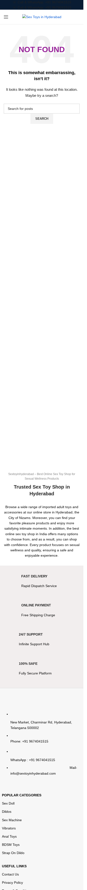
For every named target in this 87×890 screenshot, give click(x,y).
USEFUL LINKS (14, 866)
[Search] (79, 17)
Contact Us (10, 874)
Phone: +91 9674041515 (29, 741)
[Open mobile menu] (6, 17)
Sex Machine (12, 820)
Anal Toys (9, 836)
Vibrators (9, 828)
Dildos (6, 811)
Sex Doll (8, 803)
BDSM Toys (11, 845)
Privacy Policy (12, 882)
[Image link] (41, 700)
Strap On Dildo (13, 853)
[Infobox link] (42, 584)
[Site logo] (41, 17)
